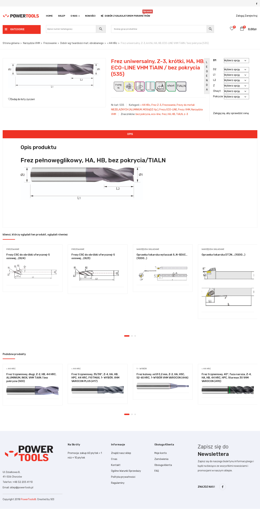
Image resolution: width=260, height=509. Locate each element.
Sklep (61, 15)
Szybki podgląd (32, 276)
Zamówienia (161, 459)
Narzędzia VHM (31, 43)
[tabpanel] (32, 270)
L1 (214, 74)
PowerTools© (28, 499)
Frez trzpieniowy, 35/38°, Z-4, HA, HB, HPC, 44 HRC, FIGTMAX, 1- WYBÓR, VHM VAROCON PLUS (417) (95, 378)
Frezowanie (50, 43)
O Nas (74, 15)
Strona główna (11, 43)
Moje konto (160, 453)
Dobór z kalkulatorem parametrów (127, 15)
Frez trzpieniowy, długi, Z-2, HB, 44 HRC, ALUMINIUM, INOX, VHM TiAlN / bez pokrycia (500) (31, 378)
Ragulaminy (118, 482)
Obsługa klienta (163, 465)
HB (173, 114)
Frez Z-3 (156, 104)
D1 (214, 60)
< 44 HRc (112, 43)
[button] (242, 29)
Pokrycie (218, 96)
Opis (130, 134)
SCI (52, 499)
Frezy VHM (184, 109)
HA (169, 114)
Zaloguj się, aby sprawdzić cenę (231, 113)
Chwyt (217, 91)
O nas (114, 459)
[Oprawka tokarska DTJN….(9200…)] (228, 285)
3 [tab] (135, 336)
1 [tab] (126, 336)
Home (49, 15)
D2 (214, 69)
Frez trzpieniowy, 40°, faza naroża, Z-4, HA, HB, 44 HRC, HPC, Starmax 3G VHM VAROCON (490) (227, 378)
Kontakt (115, 465)
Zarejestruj (251, 15)
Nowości (90, 15)
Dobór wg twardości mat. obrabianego (82, 43)
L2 (214, 80)
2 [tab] (132, 336)
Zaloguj (240, 15)
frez (164, 114)
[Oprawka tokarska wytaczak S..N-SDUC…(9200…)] (163, 272)
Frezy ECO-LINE (168, 109)
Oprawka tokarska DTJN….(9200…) (223, 254)
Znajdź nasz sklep (121, 453)
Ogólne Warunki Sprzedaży (126, 470)
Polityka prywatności (123, 476)
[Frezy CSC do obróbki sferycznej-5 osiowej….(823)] (97, 273)
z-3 (186, 114)
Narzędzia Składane (148, 249)
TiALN (179, 114)
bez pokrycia (143, 114)
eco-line (156, 114)
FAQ (156, 470)
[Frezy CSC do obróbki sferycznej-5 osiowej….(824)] (32, 272)
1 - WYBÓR (142, 368)
